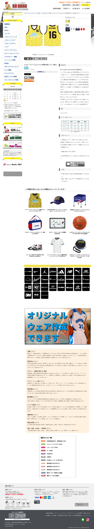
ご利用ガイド (66, 430)
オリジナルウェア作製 (11, 80)
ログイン (64, 513)
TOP (26, 13)
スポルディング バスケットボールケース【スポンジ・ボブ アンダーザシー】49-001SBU (80, 256)
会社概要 (48, 515)
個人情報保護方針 (77, 515)
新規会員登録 (49, 513)
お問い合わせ (87, 513)
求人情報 (54, 515)
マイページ (57, 513)
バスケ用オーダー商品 (46, 13)
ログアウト (70, 513)
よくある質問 (78, 513)
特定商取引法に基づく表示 (64, 515)
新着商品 (7, 24)
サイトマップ (87, 515)
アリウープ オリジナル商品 (34, 13)
